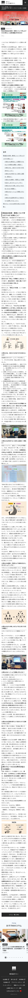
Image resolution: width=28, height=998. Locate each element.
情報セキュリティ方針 (19, 985)
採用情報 (21, 979)
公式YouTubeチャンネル (13, 991)
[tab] (6, 957)
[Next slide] (24, 940)
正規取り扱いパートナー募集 (14, 988)
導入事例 (6, 6)
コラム (10, 6)
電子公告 (13, 979)
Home (3, 6)
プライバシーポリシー (17, 982)
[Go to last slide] (3, 940)
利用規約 (5, 982)
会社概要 (5, 979)
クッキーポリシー (7, 985)
